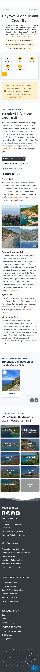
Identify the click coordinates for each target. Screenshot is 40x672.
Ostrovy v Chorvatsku (10, 601)
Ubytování (5, 9)
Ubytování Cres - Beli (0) (14, 159)
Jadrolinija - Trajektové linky (12, 560)
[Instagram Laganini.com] (8, 513)
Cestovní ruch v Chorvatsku (12, 568)
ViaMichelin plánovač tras (11, 564)
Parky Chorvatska (8, 556)
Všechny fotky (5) (12, 164)
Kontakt (4, 615)
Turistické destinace (9, 583)
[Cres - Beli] (11, 215)
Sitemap (22, 535)
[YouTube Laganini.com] (13, 513)
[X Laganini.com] (18, 513)
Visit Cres (13, 290)
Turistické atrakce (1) (13, 169)
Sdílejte (34, 9)
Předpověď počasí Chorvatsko (13, 549)
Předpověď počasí (12, 174)
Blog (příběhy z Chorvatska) (12, 590)
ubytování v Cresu (8, 149)
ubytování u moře (16, 197)
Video (27, 164)
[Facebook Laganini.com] (3, 513)
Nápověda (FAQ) (8, 622)
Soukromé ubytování (9, 594)
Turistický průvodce (9, 586)
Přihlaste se (7, 635)
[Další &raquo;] (36, 400)
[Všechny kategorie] (4, 74)
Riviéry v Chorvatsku (9, 597)
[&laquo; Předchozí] (32, 400)
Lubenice (11, 393)
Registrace (7, 639)
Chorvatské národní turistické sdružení (16, 553)
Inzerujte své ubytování (12, 631)
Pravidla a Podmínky (9, 535)
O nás (4, 619)
